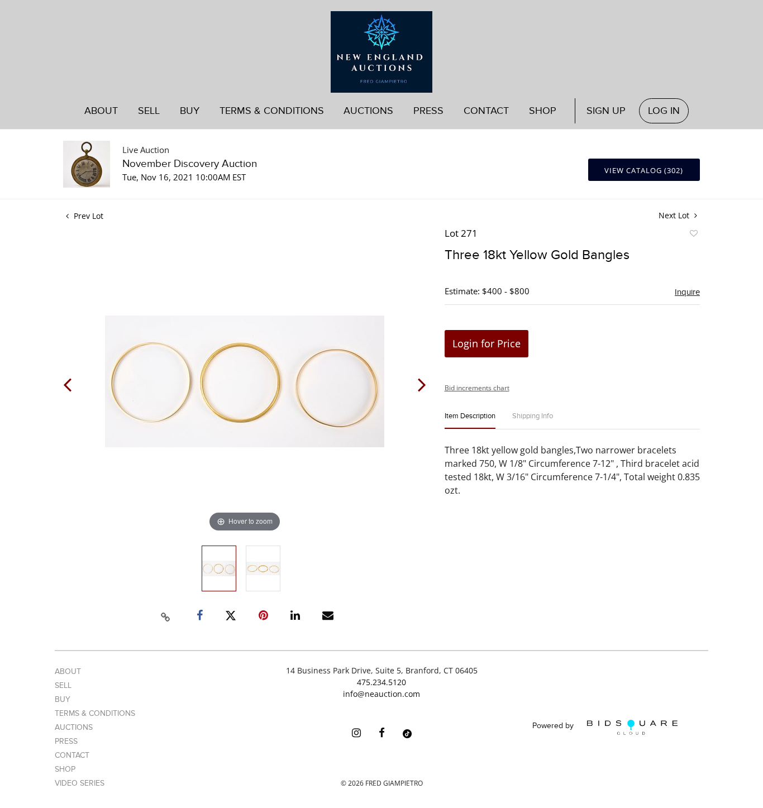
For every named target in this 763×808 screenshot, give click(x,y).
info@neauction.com (381, 694)
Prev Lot (87, 216)
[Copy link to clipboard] (166, 615)
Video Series (79, 783)
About (101, 111)
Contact (486, 111)
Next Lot (675, 215)
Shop (542, 111)
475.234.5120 (381, 682)
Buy (62, 699)
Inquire (687, 292)
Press (428, 111)
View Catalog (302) (643, 170)
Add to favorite (693, 235)
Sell (63, 685)
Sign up (606, 111)
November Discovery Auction (189, 163)
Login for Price (486, 343)
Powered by (554, 726)
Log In (664, 111)
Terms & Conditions (272, 111)
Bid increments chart (477, 388)
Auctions (74, 727)
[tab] (470, 420)
